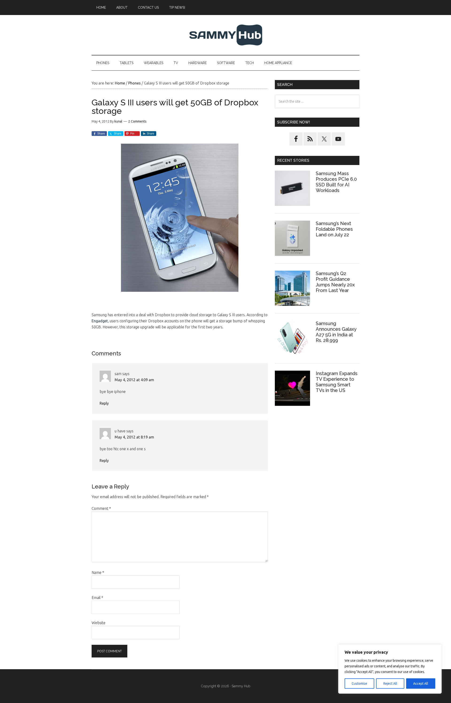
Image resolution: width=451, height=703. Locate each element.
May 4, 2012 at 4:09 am (134, 380)
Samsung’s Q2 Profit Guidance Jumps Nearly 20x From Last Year (335, 282)
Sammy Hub (225, 35)
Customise (359, 683)
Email (97, 597)
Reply (104, 403)
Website (98, 623)
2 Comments (137, 121)
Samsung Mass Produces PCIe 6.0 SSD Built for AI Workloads (336, 182)
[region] (390, 669)
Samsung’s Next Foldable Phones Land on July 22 (334, 229)
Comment (101, 508)
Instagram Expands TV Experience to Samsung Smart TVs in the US (337, 382)
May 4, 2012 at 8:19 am (134, 437)
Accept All (420, 683)
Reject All (390, 683)
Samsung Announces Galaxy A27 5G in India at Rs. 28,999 (336, 332)
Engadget (100, 321)
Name (98, 572)
